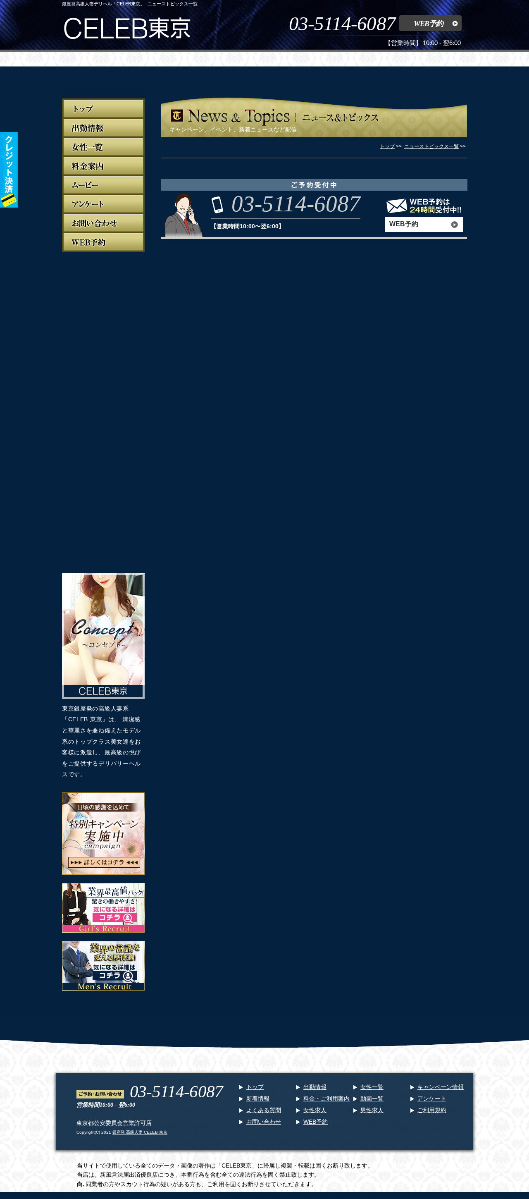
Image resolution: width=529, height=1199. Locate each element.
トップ (255, 1087)
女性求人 (314, 1110)
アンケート (431, 1098)
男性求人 (372, 1110)
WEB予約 (428, 23)
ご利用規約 (431, 1110)
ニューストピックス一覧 (431, 146)
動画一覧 (372, 1098)
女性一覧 (372, 1087)
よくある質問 (263, 1110)
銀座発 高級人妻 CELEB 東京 (139, 1132)
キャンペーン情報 (440, 1087)
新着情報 (257, 1098)
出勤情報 (314, 1087)
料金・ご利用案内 (326, 1098)
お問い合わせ (263, 1121)
